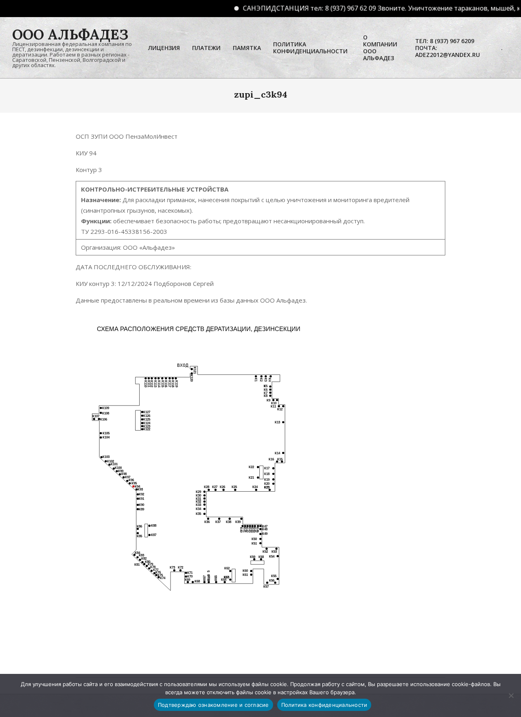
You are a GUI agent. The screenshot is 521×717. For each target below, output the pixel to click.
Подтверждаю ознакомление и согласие (213, 705)
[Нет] (511, 695)
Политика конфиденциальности (324, 705)
